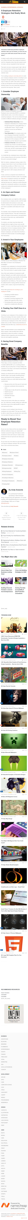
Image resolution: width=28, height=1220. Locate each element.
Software (4, 1191)
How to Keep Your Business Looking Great (6, 572)
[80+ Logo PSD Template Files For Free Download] (14, 944)
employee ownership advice (15, 76)
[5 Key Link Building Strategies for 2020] (21, 563)
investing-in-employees (8, 480)
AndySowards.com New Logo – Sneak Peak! (13, 887)
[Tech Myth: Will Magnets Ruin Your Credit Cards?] (14, 829)
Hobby (3, 1171)
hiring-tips (17, 471)
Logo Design (4, 1120)
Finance (3, 1054)
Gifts (2, 1166)
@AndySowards (5, 503)
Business (4, 7)
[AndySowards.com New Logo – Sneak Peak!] (14, 875)
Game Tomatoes (5, 992)
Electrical (4, 1143)
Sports (3, 1193)
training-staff (6, 484)
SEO (2, 1064)
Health (3, 1168)
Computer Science (6, 1084)
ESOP (16, 468)
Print (2, 1125)
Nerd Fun (3, 1186)
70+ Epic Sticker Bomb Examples (10, 864)
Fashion (3, 1150)
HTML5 (2, 1089)
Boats (3, 1132)
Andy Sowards (6, 24)
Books (3, 1135)
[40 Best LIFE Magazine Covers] (14, 785)
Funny (3, 1155)
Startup (3, 1069)
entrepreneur (19, 465)
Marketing (4, 1062)
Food (2, 1153)
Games (3, 1158)
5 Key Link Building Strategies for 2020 (21, 571)
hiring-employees (7, 471)
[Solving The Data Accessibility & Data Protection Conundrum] (21, 580)
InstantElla (3, 996)
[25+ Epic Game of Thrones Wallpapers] (14, 921)
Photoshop (4, 1122)
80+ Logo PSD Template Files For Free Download (11, 956)
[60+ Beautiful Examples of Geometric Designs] (14, 763)
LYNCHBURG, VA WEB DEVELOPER (18, 1213)
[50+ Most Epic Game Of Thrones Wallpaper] (14, 697)
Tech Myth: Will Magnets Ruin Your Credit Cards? (12, 841)
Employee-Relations (8, 462)
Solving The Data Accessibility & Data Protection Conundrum (20, 590)
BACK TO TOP (24, 1218)
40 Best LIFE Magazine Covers (9, 796)
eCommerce (4, 1046)
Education (4, 1140)
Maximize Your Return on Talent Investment (13, 549)
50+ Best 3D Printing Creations (9, 730)
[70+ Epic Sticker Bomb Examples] (14, 853)
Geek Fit (3, 1163)
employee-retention (8, 465)
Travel (3, 1199)
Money (3, 1178)
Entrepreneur (11, 7)
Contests (4, 1110)
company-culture (7, 455)
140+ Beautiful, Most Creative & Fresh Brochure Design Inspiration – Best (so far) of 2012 (13, 663)
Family (3, 1148)
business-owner (14, 452)
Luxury (3, 1176)
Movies (3, 1181)
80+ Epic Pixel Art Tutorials (8, 686)
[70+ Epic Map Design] (14, 807)
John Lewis (4, 178)
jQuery (3, 1094)
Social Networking (6, 1067)
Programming (5, 1100)
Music (2, 1183)
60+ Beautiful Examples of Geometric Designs (13, 774)
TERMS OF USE (9, 1216)
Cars (2, 1138)
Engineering (4, 1145)
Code (2, 1082)
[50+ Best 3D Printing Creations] (14, 719)
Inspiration (4, 1115)
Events (3, 1051)
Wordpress (4, 1102)
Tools (3, 1196)
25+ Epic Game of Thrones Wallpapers (11, 933)
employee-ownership (8, 458)
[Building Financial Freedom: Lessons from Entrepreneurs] (7, 580)
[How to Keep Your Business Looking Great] (7, 563)
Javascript (4, 1092)
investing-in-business (8, 477)
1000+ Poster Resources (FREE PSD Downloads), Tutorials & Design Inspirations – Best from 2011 (13, 638)
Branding (3, 1044)
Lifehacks (20, 7)
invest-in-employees (8, 474)
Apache (3, 1077)
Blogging (4, 1041)
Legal (2, 1059)
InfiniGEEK (3, 994)
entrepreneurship (7, 468)
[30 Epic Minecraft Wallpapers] (14, 741)
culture (16, 455)
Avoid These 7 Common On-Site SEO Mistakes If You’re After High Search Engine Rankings (14, 910)
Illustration (4, 1112)
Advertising (4, 1039)
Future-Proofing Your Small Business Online (14, 535)
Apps (2, 1079)
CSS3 (2, 1087)
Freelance (4, 1056)
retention (20, 480)
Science (3, 1188)
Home (2, 1173)
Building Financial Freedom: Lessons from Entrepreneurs (7, 589)
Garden (3, 1160)
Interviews (4, 1117)
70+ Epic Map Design (6, 818)
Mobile (3, 1097)
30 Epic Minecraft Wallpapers (8, 752)
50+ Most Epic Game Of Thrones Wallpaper (12, 708)
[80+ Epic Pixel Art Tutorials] (14, 675)
